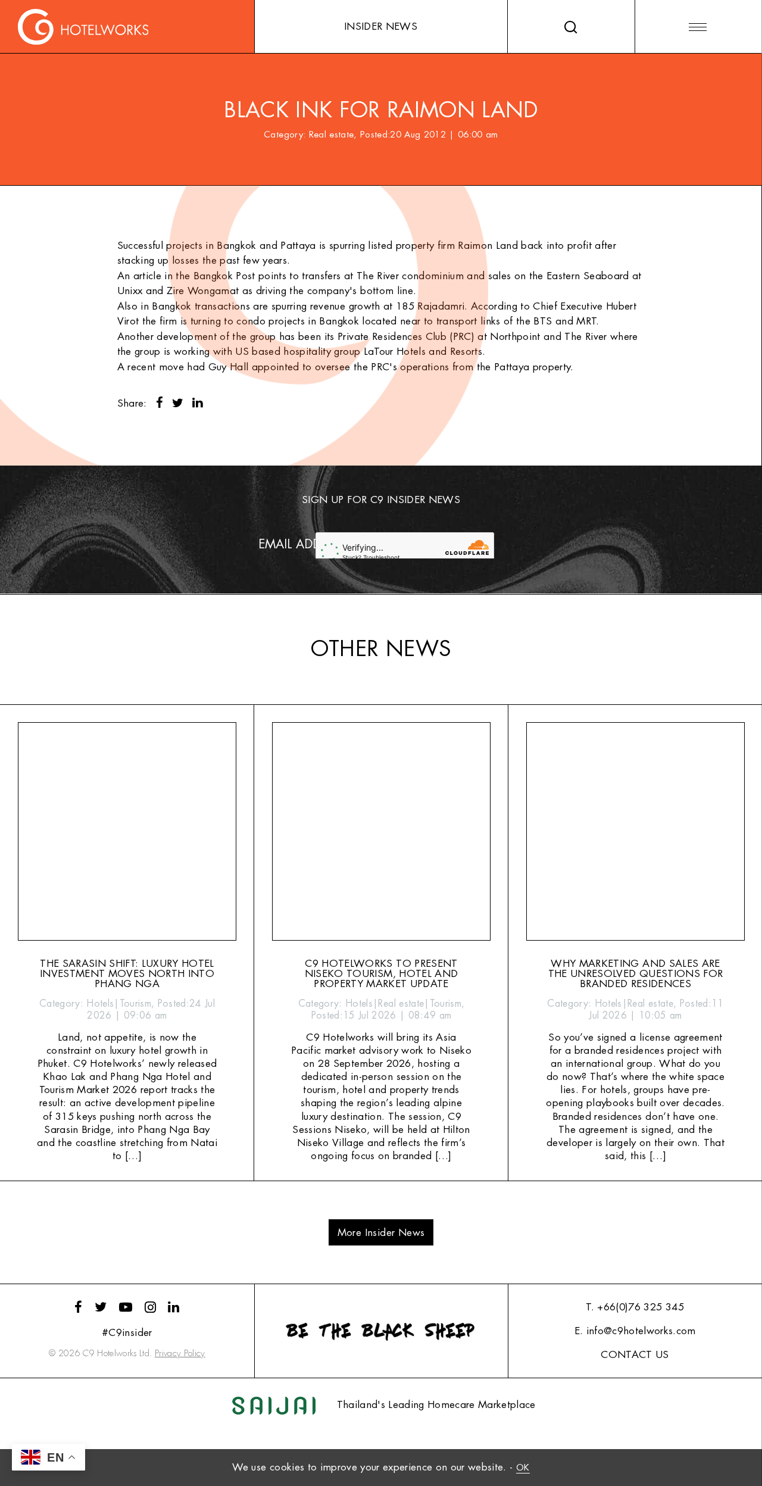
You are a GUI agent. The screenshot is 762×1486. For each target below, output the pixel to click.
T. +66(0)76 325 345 (634, 1307)
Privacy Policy (180, 1353)
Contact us (635, 1355)
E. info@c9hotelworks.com (635, 1331)
